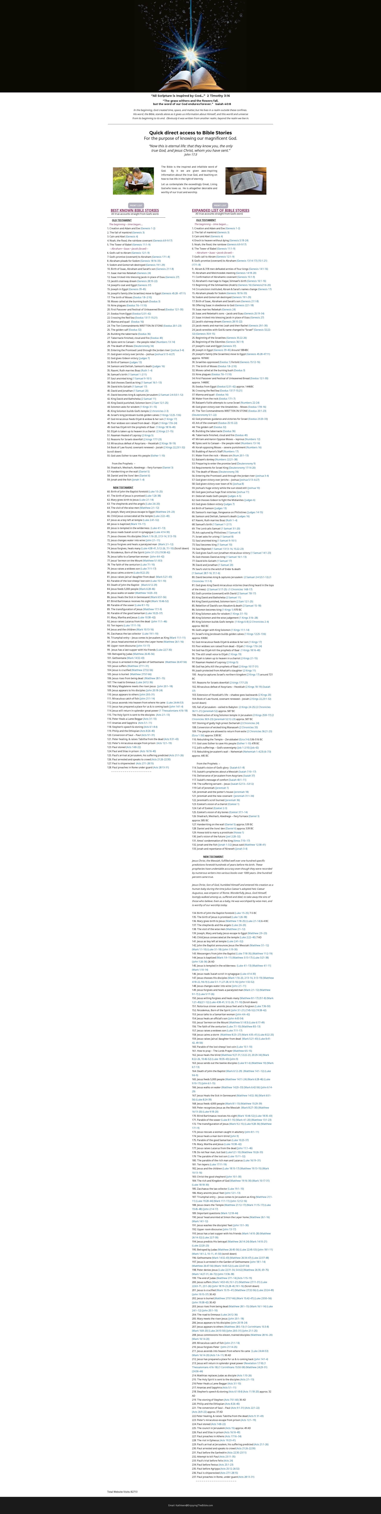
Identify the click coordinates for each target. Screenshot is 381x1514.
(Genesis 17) (265, 289)
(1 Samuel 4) (233, 532)
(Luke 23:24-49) (265, 1290)
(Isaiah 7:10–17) (247, 771)
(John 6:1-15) (208, 1083)
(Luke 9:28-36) (252, 1124)
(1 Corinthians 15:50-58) (231, 1367)
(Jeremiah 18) (241, 792)
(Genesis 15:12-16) (250, 362)
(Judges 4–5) (234, 496)
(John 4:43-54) (235, 1018)
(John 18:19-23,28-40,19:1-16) (228, 1286)
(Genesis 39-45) (137, 289)
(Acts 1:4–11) (217, 1355)
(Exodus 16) (222, 394)
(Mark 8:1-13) (232, 1103)
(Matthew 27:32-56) (142, 670)
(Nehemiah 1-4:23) (253, 751)
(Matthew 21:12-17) (235, 1205)
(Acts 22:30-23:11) (236, 1452)
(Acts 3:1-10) (150, 718)
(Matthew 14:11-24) (236, 1079)
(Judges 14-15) (255, 512)
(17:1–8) (196, 264)
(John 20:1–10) (210, 1310)
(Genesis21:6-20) (261, 285)
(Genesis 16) (245, 285)
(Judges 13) (135, 362)
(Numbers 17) (231, 451)
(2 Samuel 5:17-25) (217, 589)
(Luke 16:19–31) (252, 1160)
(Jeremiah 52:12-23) (225, 719)
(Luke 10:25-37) (154, 613)
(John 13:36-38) (225, 1274)
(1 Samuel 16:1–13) (151, 382)
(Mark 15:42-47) (245, 1298)
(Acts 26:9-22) (199, 1411)
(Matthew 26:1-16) (173, 641)
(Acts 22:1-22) (252, 1407)
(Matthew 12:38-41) (255, 844)
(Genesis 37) (144, 285)
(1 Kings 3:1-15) (148, 406)
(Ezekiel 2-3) (220, 808)
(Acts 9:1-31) (148, 735)
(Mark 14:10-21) (258, 1241)
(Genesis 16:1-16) (256, 281)
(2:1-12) (205, 1002)
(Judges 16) (158, 366)
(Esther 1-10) (158, 455)
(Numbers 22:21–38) (226, 459)
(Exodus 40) (156, 338)
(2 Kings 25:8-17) (262, 715)
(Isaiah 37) (249, 775)
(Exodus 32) (135, 329)
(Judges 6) (249, 500)
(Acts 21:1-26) (176, 755)
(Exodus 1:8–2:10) (142, 297)
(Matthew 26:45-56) (143, 654)
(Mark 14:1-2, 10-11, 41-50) (207, 1253)
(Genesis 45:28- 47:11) (174, 293)
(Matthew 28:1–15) (154, 678)
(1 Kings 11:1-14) (240, 630)
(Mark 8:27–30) (249, 1107)
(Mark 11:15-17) (255, 1205)
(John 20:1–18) (165, 686)
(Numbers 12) (252, 439)
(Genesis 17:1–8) (161, 256)
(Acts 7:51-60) (231, 1399)
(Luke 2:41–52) (151, 520)
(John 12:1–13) (232, 1193)
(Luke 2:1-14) (146, 499)
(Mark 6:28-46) (147, 589)
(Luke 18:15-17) (230, 1168)
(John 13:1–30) (241, 1225)
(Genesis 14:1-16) (258, 269)
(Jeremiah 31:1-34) (244, 796)
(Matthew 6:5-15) (242, 1050)
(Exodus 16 (137, 321)
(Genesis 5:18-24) (238, 240)
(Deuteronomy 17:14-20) (242, 467)
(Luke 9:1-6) (244, 1063)
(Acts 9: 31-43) (256, 1416)
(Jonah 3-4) (241, 848)
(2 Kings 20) (264, 694)
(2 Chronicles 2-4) (259, 621)
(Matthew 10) (258, 1063)
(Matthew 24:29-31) (256, 1367)
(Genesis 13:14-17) (247, 260)
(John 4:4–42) (157, 556)
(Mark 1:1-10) (199, 949)
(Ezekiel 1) (233, 804)
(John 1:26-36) (199, 961)
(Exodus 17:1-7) (227, 398)
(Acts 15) (230, 1428)
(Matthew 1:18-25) (235, 921)
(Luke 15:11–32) (236, 1156)
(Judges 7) (144, 358)
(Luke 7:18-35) (244, 953)
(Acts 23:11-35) (227, 1456)
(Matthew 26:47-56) (176, 662)
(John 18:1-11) (265, 1249)
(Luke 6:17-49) (257, 1022)
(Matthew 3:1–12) (259, 945)
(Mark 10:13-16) (145, 629)
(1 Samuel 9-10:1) (142, 378)
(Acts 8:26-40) (147, 731)
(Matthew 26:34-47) (240, 1257)
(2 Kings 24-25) (247, 707)
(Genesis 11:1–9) (141, 244)
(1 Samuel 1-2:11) (137, 374)
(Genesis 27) (172, 277)
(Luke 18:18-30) (200, 1184)
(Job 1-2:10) (243, 747)
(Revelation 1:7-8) (253, 1363)
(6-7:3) (267, 751)
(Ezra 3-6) (244, 739)
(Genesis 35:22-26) (236, 337)
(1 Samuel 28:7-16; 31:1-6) (206, 573)
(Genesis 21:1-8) (165, 269)
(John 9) (233, 1059)
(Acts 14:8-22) (133, 747)
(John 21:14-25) (229, 1347)
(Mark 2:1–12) (165, 544)
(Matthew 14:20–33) (146, 593)
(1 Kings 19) (234, 654)
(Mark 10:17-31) (261, 1180)
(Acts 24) (228, 1460)
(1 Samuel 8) (227, 536)
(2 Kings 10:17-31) (248, 666)
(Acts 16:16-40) (148, 751)
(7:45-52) (250, 1010)
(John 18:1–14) (258, 1261)
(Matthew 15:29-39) (251, 1103)
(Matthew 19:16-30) (241, 1180)
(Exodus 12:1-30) (174, 309)
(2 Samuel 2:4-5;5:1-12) (170, 394)
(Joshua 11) (243, 492)
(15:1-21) (262, 260)
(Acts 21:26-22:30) (161, 759)
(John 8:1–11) (252, 1132)
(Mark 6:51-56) (158, 597)
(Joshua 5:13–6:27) (164, 354)
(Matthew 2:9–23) (165, 511)
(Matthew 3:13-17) (242, 957)
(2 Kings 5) (147, 435)
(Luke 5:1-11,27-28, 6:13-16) (223, 982)
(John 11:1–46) (159, 621)
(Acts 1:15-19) (244, 1278)
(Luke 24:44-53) (175, 702)
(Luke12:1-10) (233, 1152)
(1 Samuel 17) (139, 386)
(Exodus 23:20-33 (257, 419)
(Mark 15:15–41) (225, 1290)
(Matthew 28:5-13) (234, 1326)
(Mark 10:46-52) (160, 601)
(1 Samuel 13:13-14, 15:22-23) (227, 548)
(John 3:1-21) (152, 552)
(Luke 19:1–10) (150, 633)
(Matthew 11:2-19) (262, 953)
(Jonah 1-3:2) (225, 844)
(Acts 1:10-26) (244, 1375)
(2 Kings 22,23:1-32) (174, 447)
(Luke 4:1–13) (157, 528)
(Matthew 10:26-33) (252, 1152)
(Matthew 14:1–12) (253, 1071)
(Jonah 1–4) (138, 479)
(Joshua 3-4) (177, 350)
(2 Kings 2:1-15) (164, 431)
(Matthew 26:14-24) (238, 1241)
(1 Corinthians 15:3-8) (257, 1326)
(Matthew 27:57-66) (141, 674)
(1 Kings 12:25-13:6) (170, 415)
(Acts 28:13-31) (161, 767)
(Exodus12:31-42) (141, 313)
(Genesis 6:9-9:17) (162, 240)
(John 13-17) (143, 645)
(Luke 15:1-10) (158, 581)
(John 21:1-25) (249, 1330)
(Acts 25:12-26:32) (229, 1468)
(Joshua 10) (253, 488)
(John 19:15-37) (200, 1294)
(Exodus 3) (154, 301)
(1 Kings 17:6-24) (168, 423)
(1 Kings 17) (170, 419)
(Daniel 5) (144, 471)
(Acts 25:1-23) (226, 1464)
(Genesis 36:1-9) (235, 341)
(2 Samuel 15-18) (252, 605)
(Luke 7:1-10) (147, 564)
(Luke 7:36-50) (262, 1006)
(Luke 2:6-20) (153, 503)
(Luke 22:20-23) (200, 1245)
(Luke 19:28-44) (204, 1201)
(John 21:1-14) (147, 698)
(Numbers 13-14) (165, 342)
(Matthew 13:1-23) (261, 1119)
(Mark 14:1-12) (200, 1221)
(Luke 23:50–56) (263, 1298)
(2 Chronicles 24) (250, 723)
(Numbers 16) (253, 447)
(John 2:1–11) (153, 540)
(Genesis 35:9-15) (205, 333)
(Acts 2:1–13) (163, 714)
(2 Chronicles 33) (248, 727)
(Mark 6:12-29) (149, 585)
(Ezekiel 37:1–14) (238, 812)
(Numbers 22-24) (250, 402)
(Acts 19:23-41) (228, 1440)
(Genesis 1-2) (148, 228)
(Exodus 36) (144, 334)
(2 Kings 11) (249, 670)
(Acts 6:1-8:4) (150, 727)
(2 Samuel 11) (148, 398)
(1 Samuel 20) (140, 390)
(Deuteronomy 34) (144, 346)
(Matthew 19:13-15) (251, 1168)
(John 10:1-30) (233, 1176)
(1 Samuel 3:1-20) (230, 528)
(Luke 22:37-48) (260, 1257)
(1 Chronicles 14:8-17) (240, 589)
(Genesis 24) (144, 273)
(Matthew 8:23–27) (230, 1034)
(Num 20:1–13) (241, 455)
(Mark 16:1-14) (258, 1306)
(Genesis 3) (138, 232)
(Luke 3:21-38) (261, 957)
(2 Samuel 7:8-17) (246, 593)
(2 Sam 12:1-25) (160, 402)
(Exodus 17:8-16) (257, 406)
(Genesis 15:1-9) (246, 277)
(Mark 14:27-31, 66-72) (204, 1274)
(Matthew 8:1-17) (249, 998)
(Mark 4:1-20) (243, 1119)
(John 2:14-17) (210, 1209)
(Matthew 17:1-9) (152, 609)
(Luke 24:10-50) (217, 1330)
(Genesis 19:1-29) (155, 265)
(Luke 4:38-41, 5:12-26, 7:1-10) (157, 548)
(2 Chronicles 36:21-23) (259, 731)
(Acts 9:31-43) (171, 739)
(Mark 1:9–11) (138, 524)
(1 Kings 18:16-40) (165, 427)
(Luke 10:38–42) (233, 1144)
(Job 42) (254, 747)
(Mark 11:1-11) (178, 637)
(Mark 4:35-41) (250, 1034)
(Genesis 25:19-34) (254, 313)
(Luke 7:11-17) (234, 1030)
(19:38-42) (164, 552)
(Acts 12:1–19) (164, 743)
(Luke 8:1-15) (142, 605)
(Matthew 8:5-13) (251, 1026)
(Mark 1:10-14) (200, 969)
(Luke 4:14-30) (162, 532)
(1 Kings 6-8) (242, 621)
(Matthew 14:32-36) (247, 1095)
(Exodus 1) (225, 362)
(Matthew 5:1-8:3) (152, 560)
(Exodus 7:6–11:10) (137, 305)
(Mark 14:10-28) (250, 1233)
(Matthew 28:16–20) (261, 1335)
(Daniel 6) (144, 475)
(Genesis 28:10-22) (147, 281)
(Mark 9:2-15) (236, 1124)
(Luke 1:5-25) (155, 491)
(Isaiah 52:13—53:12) (242, 783)
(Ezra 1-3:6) (198, 735)
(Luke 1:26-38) (153, 495)
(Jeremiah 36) (232, 800)
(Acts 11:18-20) (251, 1391)
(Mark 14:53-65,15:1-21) (225, 1282)
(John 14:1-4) (176, 706)
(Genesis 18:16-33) (150, 260)
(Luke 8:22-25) (141, 572)
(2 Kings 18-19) (167, 443)
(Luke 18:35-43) (220, 1059)
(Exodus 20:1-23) (172, 325)
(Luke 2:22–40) (161, 516)
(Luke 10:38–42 (146, 617)
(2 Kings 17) (253, 674)
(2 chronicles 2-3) (158, 411)
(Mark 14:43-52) (223, 1265)
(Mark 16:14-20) (200, 1339)
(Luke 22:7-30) (164, 649)
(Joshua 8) (238, 483)
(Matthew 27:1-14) (226, 1278)
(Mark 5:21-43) (164, 576)
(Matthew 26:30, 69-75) (256, 1270)
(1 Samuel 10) (224, 544)
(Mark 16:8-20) (200, 1330)
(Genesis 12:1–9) (140, 252)
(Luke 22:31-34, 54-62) (230, 1270)
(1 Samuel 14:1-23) (261, 552)
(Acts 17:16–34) (233, 1436)
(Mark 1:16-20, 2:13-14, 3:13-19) (159, 536)
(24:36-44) (197, 1371)
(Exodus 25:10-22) (227, 423)
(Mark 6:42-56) (252, 1087)
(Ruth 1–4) (146, 370)
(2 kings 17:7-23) (152, 439)
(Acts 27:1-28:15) (145, 763)
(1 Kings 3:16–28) (248, 617)
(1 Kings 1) (228, 609)
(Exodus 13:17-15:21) (146, 317)
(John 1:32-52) (246, 982)
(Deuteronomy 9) (246, 463)
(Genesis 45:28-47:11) (258, 354)
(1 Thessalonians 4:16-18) (173, 710)
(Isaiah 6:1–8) (237, 767)
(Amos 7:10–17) (241, 840)
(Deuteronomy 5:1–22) (204, 415)
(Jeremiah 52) (210, 711)
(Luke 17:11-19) (132, 625)
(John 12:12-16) (238, 1201)
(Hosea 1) (239, 832)
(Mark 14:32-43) (135, 658)
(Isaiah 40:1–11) (237, 779)
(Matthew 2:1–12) (149, 507)
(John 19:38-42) (200, 1302)
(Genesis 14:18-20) (246, 273)
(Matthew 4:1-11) (261, 965)
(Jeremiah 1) (222, 788)
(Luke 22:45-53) (248, 1249)
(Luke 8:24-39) (204, 1099)
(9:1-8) (262, 998)
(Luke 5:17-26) (206, 994)
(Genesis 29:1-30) (258, 325)
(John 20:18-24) (154, 690)
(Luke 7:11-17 (147, 568)
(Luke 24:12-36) (144, 682)
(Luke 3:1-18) (214, 949)
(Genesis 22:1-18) (244, 305)
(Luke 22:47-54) (240, 1265)
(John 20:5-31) (147, 694)
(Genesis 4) (132, 236)
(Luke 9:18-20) (210, 1111)
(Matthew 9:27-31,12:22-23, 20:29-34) (241, 1055)
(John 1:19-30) (230, 949)
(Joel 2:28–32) (233, 836)
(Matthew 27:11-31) (138, 666)
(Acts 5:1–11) (145, 722)
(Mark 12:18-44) (229, 1213)
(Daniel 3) (167, 467)
